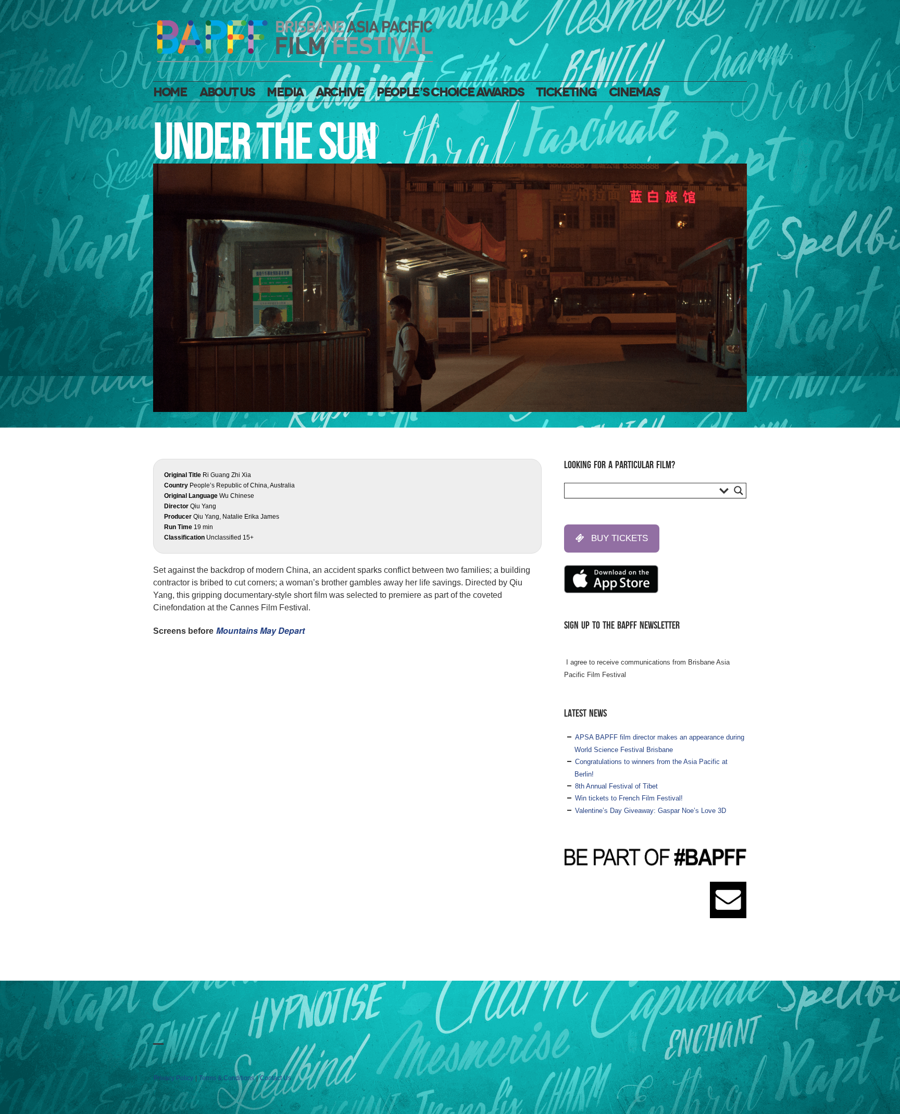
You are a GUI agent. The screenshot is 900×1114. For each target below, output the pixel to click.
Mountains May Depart (260, 630)
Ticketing (566, 92)
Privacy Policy (173, 1078)
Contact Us (275, 1078)
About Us (227, 92)
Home (170, 92)
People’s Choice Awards (450, 92)
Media (285, 92)
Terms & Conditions (226, 1078)
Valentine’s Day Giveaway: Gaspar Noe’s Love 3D (650, 811)
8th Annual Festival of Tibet (616, 786)
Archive (340, 92)
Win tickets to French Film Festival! (629, 798)
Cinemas (634, 92)
